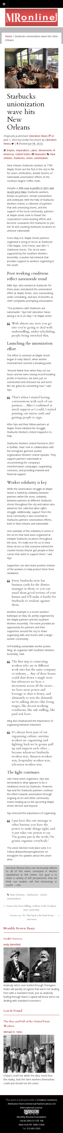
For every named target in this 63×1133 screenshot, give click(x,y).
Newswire (40, 154)
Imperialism (22, 150)
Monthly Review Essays (19, 928)
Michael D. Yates (13, 1032)
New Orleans (17, 894)
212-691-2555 (33, 1128)
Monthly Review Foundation (31, 1116)
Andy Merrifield (12, 944)
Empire (11, 150)
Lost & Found (13, 1011)
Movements (45, 150)
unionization (41, 158)
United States (23, 154)
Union (29, 158)
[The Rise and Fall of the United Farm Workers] (29, 1054)
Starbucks (19, 158)
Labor (33, 150)
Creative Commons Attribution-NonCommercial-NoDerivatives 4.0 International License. (32, 1103)
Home (8, 36)
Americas (9, 154)
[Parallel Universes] (30, 964)
